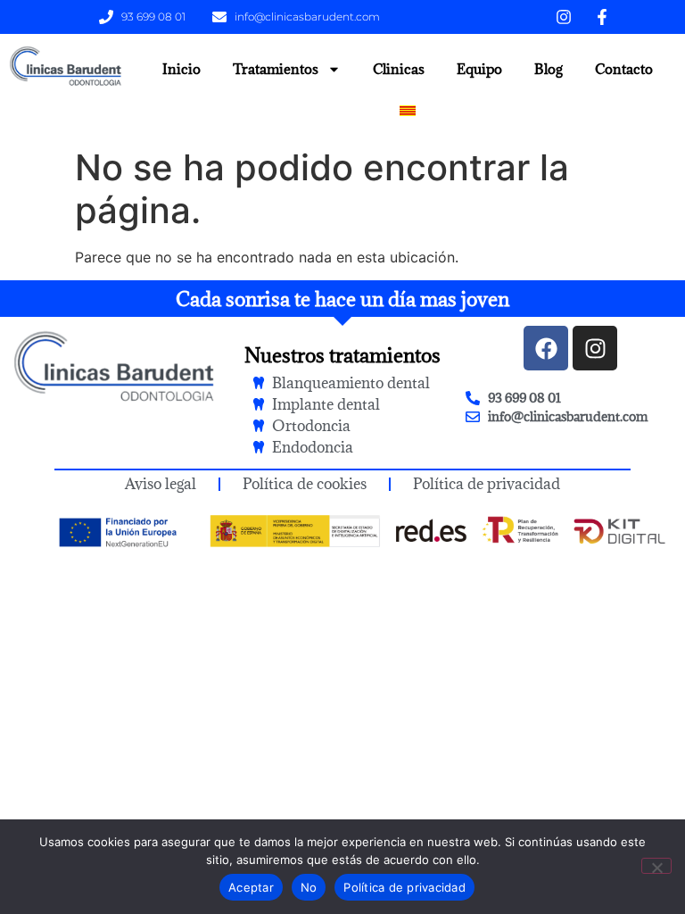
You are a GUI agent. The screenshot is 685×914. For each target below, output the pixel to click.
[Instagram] (595, 348)
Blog (548, 69)
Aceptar (251, 887)
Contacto (624, 69)
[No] (656, 866)
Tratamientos (275, 69)
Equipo (479, 69)
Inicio (181, 69)
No (309, 887)
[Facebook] (546, 348)
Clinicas (399, 69)
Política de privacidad (404, 887)
